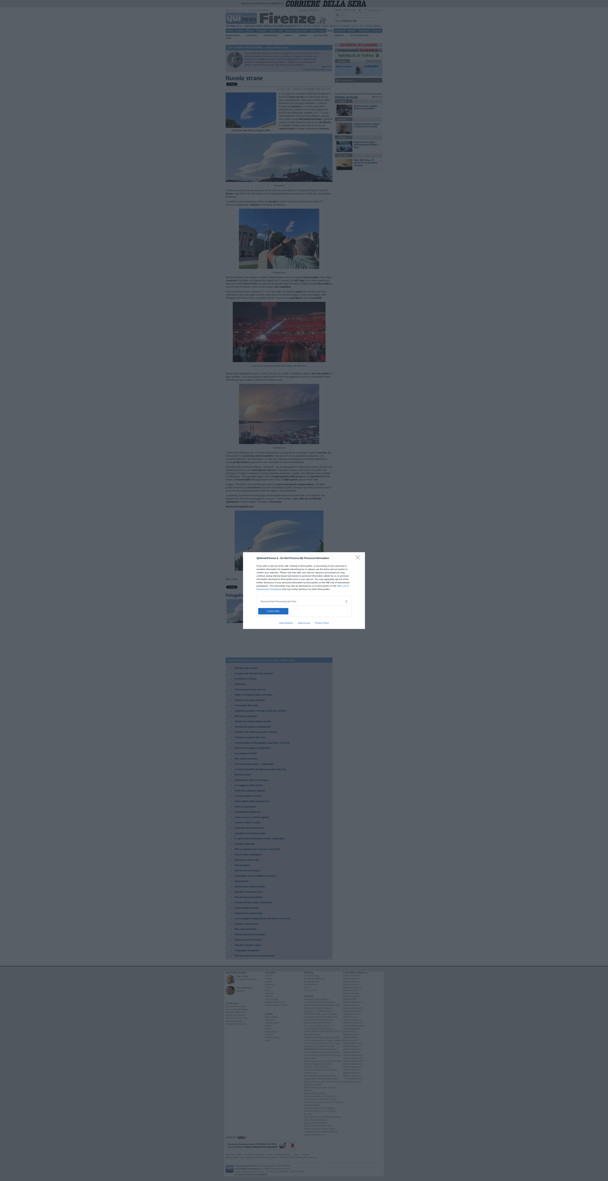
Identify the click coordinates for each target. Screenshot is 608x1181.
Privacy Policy (322, 623)
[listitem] (304, 601)
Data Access (304, 623)
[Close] (359, 558)
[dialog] (304, 590)
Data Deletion (286, 623)
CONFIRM (273, 611)
